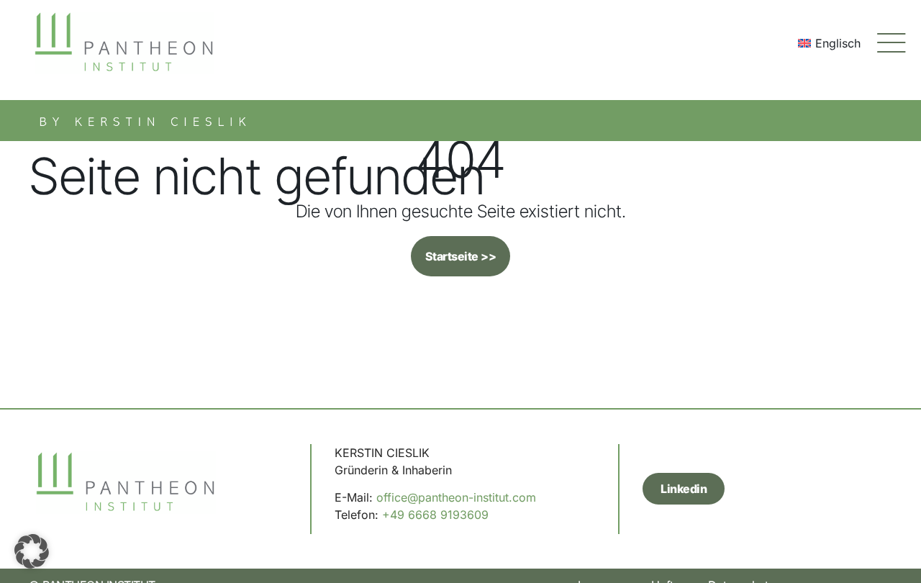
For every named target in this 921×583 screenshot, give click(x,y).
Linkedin (684, 489)
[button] (31, 551)
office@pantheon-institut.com (456, 497)
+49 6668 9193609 (435, 514)
